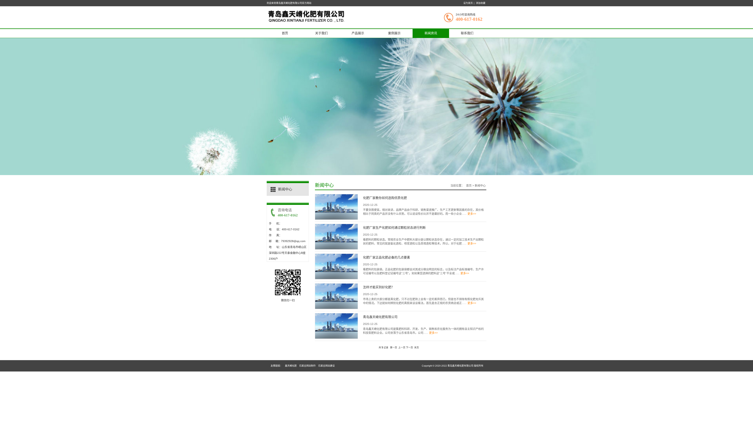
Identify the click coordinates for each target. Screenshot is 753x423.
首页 (285, 33)
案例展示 (394, 33)
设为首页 (468, 3)
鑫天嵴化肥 (291, 365)
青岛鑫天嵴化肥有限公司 (380, 317)
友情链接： (276, 365)
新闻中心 (324, 185)
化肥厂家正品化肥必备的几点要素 (386, 257)
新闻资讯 (431, 33)
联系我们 (467, 33)
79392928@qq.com (293, 241)
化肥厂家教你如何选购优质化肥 (385, 198)
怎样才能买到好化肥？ (378, 287)
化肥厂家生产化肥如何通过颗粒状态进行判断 (394, 227)
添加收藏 (480, 3)
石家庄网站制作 (307, 365)
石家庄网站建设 (326, 365)
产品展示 (358, 33)
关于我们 (321, 33)
